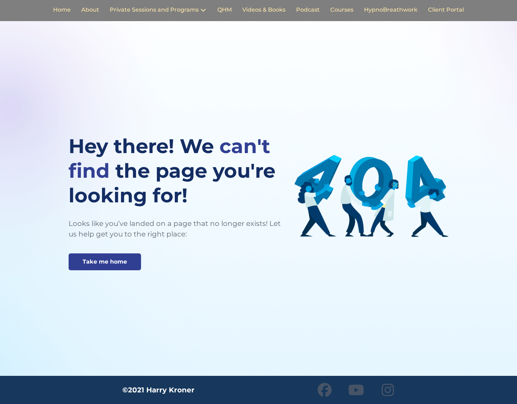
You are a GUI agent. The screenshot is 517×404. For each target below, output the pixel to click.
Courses (341, 10)
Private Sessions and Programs (154, 10)
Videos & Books (264, 10)
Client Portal (446, 10)
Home (62, 10)
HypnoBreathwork (390, 10)
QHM (224, 10)
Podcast (308, 10)
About (90, 10)
